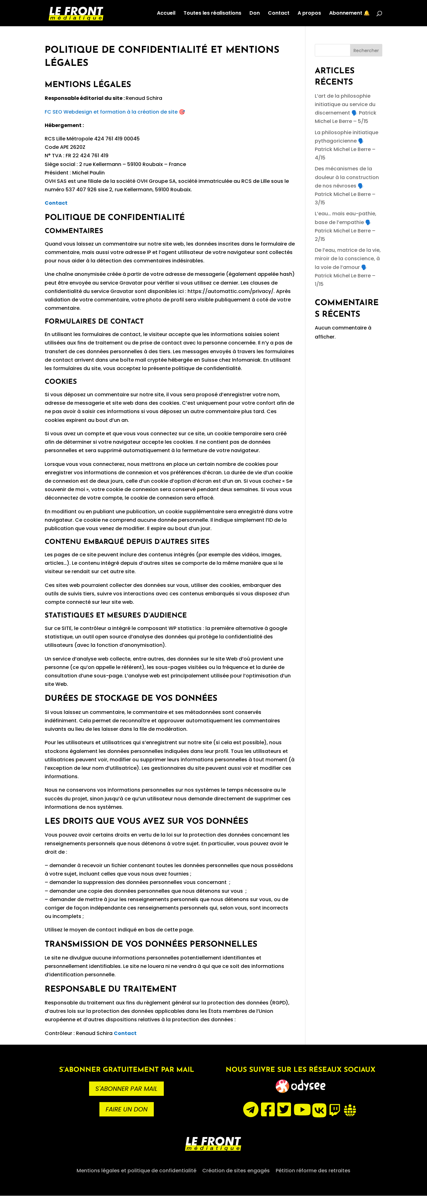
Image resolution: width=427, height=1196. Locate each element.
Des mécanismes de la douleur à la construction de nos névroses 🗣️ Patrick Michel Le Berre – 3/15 (347, 185)
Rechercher (366, 50)
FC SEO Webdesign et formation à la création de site (111, 111)
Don (254, 14)
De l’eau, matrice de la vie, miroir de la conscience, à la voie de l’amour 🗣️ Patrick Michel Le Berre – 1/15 (348, 267)
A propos (309, 14)
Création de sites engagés (236, 1170)
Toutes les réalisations (212, 14)
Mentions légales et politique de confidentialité (136, 1170)
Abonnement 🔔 (349, 14)
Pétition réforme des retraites (313, 1170)
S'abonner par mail (126, 1088)
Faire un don (127, 1109)
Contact (278, 14)
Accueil (166, 14)
